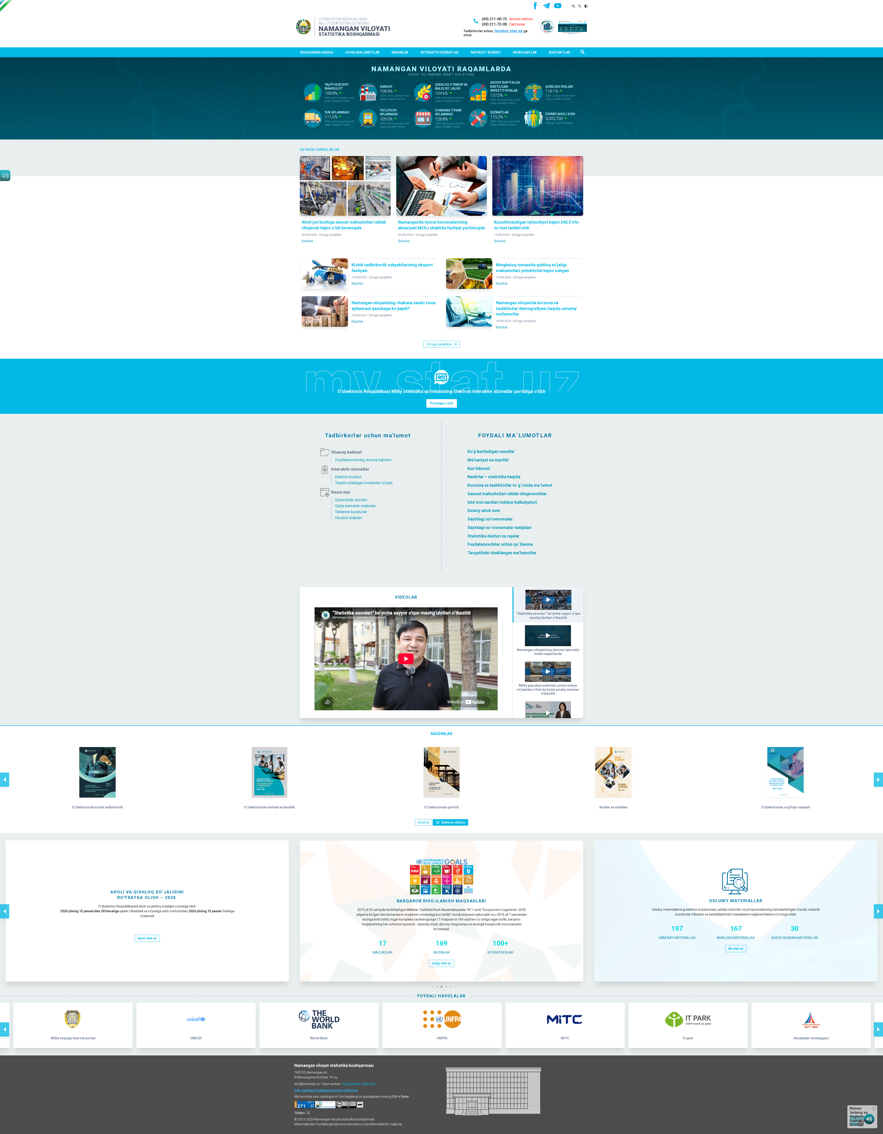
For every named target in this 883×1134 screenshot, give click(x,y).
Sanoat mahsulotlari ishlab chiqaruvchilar (507, 493)
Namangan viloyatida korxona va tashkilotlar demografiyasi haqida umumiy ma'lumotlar (536, 308)
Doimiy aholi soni (483, 510)
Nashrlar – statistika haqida (493, 476)
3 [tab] (442, 986)
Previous (4, 775)
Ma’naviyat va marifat (488, 460)
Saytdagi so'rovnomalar (490, 519)
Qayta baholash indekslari (355, 506)
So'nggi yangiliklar (330, 234)
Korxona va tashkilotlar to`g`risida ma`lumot (509, 485)
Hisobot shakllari (348, 518)
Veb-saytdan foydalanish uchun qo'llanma (326, 1090)
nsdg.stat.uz (441, 963)
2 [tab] (438, 986)
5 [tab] (452, 986)
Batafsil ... (309, 241)
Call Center (517, 24)
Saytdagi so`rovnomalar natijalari (499, 527)
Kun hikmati (478, 468)
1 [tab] (433, 986)
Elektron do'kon (453, 822)
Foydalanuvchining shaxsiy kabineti (363, 460)
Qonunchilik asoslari (351, 500)
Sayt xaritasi (331, 1084)
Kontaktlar (559, 52)
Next (878, 775)
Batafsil (423, 822)
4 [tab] (447, 986)
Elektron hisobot (348, 477)
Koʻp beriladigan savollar (491, 451)
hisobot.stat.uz (509, 30)
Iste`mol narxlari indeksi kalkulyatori (502, 502)
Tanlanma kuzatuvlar (351, 512)
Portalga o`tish (441, 403)
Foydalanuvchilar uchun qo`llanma (500, 544)
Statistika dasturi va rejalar (493, 535)
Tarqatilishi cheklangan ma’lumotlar (501, 552)
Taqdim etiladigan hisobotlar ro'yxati (364, 483)
